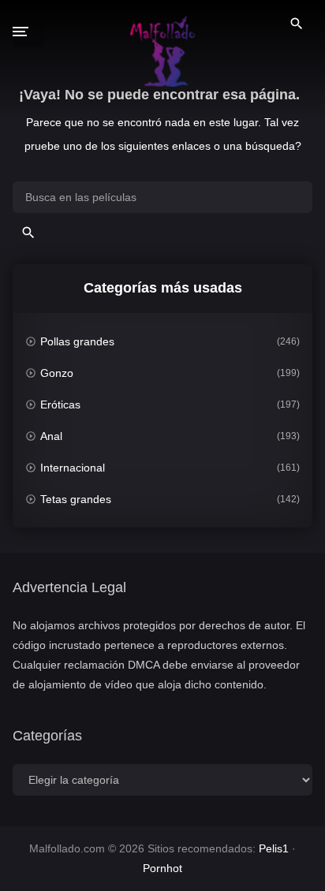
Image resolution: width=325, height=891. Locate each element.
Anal (51, 436)
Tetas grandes (75, 499)
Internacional (72, 467)
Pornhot (162, 868)
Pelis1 (274, 848)
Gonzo (56, 373)
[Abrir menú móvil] (28, 31)
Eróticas (60, 404)
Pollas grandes (77, 341)
